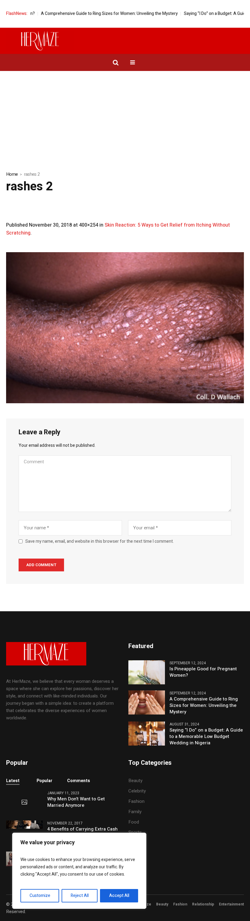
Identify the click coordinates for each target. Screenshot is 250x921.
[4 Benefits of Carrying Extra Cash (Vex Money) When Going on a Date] (24, 824)
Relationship (203, 904)
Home (12, 174)
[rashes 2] (125, 327)
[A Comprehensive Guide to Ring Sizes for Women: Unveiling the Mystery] (146, 702)
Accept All (119, 895)
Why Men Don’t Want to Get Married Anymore (76, 802)
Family (134, 811)
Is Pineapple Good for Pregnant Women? (203, 672)
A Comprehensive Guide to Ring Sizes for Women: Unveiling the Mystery (91, 13)
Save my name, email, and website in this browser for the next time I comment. (99, 541)
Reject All (80, 895)
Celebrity (137, 791)
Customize (40, 895)
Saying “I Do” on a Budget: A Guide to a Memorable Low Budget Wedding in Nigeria (206, 736)
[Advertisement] (125, 116)
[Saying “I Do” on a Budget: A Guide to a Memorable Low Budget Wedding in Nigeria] (146, 733)
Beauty (135, 780)
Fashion (136, 801)
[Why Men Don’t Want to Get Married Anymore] (24, 802)
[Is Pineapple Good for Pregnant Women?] (146, 672)
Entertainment (231, 904)
